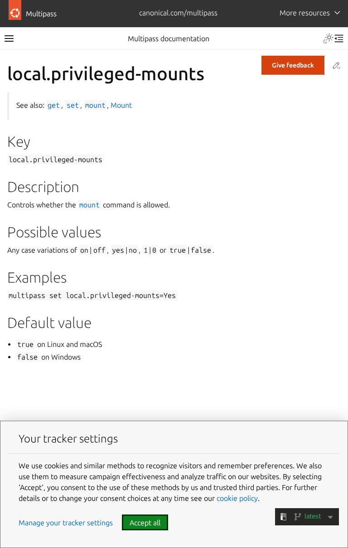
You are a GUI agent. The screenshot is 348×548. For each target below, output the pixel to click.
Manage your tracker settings (66, 523)
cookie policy (237, 498)
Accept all (145, 523)
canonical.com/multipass (178, 13)
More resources (305, 13)
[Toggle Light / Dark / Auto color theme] (328, 38)
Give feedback (293, 65)
